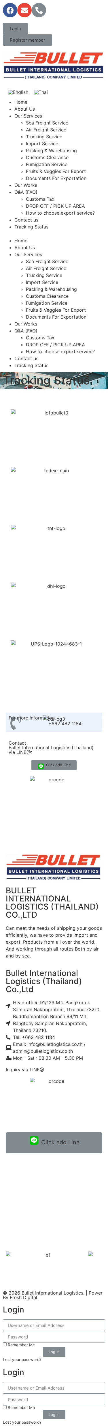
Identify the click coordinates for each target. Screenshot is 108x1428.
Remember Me (21, 1345)
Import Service (42, 143)
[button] (15, 28)
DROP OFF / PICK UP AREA (55, 206)
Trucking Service (44, 137)
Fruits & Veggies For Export (56, 171)
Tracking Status (31, 227)
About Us (24, 109)
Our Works (25, 185)
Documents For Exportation (56, 178)
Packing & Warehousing (51, 150)
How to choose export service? (60, 213)
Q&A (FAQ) (25, 192)
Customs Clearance (47, 157)
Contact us (26, 220)
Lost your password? (22, 1359)
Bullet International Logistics (52, 1293)
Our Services (28, 116)
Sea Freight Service (47, 123)
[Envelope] (24, 10)
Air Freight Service (46, 130)
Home (20, 102)
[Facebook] (10, 10)
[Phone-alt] (39, 10)
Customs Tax (40, 199)
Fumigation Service (46, 164)
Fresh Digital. (24, 1297)
